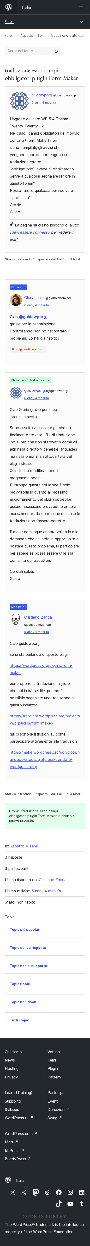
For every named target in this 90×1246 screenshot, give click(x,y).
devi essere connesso (30, 232)
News (10, 1060)
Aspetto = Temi (32, 35)
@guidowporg (32, 316)
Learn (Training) (18, 1092)
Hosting (11, 1068)
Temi (52, 1060)
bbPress (14, 1150)
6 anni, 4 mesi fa (43, 102)
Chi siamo (13, 1051)
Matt (11, 1142)
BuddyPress (18, 1159)
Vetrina (54, 1051)
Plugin (53, 1068)
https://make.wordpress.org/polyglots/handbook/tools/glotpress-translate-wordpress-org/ (45, 759)
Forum (9, 22)
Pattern (54, 1077)
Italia (20, 1180)
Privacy (11, 1077)
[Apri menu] (82, 7)
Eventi (53, 1101)
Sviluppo (12, 1109)
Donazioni (59, 1109)
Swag (55, 1117)
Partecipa (56, 1092)
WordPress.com (21, 1133)
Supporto (13, 1101)
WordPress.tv (19, 1117)
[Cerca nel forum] (55, 51)
